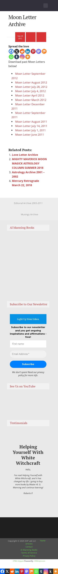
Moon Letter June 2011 (29, 134)
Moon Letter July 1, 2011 (30, 130)
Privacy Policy (29, 555)
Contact (29, 546)
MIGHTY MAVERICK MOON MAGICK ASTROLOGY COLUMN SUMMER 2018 (29, 163)
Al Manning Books (29, 549)
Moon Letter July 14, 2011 (31, 126)
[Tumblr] (16, 56)
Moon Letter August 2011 (31, 121)
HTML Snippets (18, 561)
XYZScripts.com (39, 561)
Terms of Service (29, 552)
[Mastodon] (38, 51)
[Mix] (44, 51)
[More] (27, 56)
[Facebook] (11, 51)
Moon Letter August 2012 (31, 82)
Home (42, 540)
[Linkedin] (27, 51)
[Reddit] (22, 51)
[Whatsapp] (11, 56)
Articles (29, 543)
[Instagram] (22, 56)
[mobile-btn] (45, 5)
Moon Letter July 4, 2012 (30, 91)
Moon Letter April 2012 (29, 95)
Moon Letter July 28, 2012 (31, 87)
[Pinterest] (33, 51)
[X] (16, 51)
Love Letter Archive (25, 155)
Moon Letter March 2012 (30, 100)
